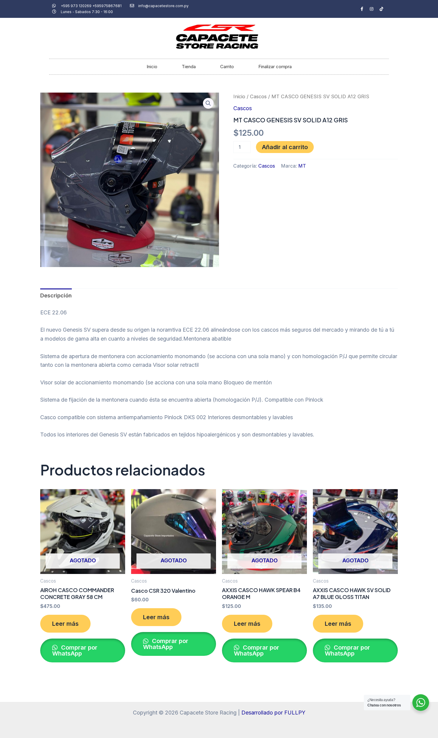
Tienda (189, 66)
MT (302, 166)
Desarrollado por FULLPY (273, 712)
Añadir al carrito (285, 147)
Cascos (258, 96)
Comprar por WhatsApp (74, 650)
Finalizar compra (275, 66)
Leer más (65, 623)
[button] (208, 103)
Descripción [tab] (56, 295)
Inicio (152, 66)
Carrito (227, 66)
